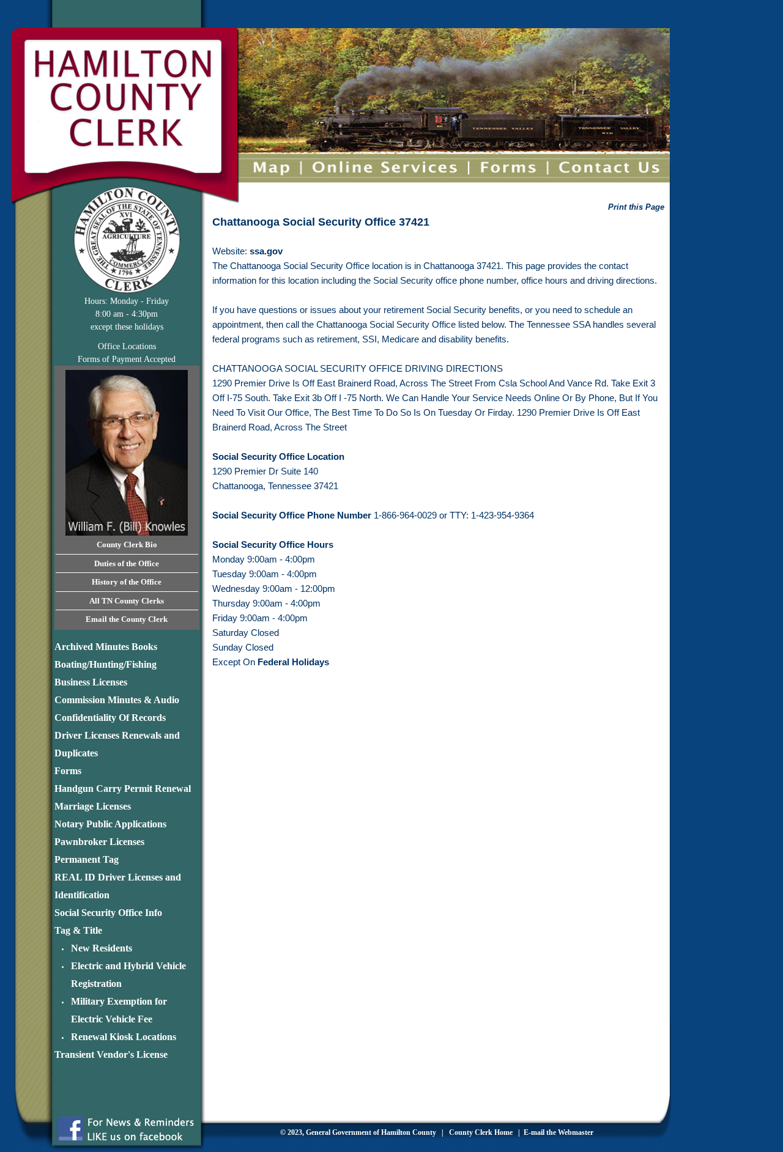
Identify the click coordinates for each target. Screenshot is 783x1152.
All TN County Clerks (126, 600)
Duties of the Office (126, 563)
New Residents (101, 948)
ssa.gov (266, 251)
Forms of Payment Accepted (127, 359)
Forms (67, 771)
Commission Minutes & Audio (116, 700)
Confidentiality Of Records (110, 717)
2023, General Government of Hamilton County (361, 1132)
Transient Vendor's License (111, 1054)
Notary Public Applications (110, 824)
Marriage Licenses (92, 806)
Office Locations (127, 346)
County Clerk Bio (127, 544)
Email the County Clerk (127, 619)
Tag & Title (78, 930)
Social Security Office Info (108, 912)
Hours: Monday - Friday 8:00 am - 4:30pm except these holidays (126, 314)
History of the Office (126, 581)
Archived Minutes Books (105, 646)
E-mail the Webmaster (558, 1132)
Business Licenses (90, 682)
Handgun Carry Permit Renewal (122, 788)
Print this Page (636, 207)
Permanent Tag (86, 859)
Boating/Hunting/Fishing (105, 664)
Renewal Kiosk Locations (123, 1037)
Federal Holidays (293, 662)
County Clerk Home (480, 1132)
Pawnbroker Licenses (99, 841)
